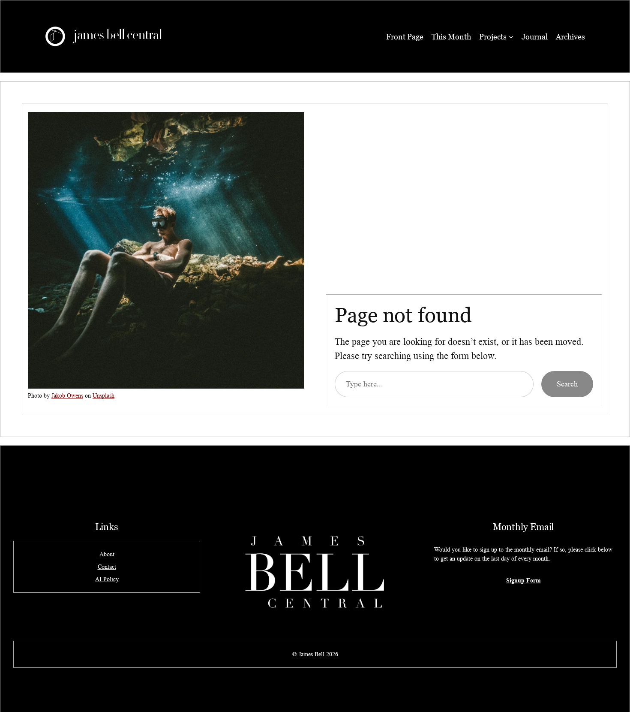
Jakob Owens (67, 395)
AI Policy (107, 579)
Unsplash (103, 395)
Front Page (404, 36)
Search (567, 384)
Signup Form (523, 580)
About (106, 554)
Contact (107, 566)
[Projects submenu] (511, 36)
